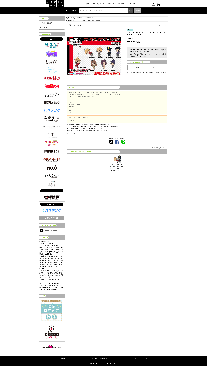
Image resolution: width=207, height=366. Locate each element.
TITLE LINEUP (45, 34)
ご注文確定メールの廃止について (85, 18)
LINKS (43, 296)
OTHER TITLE (51, 204)
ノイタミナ (52, 39)
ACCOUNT (44, 18)
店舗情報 (121, 4)
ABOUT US (44, 237)
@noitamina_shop (50, 230)
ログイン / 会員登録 (46, 23)
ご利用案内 (87, 4)
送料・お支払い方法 (99, 4)
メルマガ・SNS (131, 4)
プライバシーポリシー (141, 358)
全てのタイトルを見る (51, 218)
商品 (137, 67)
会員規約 (62, 358)
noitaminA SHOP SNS (48, 225)
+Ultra (52, 191)
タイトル (158, 67)
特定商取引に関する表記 (99, 358)
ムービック (162, 25)
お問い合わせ (111, 4)
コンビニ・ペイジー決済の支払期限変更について (90, 20)
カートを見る (44, 27)
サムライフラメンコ (74, 25)
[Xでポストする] (111, 142)
